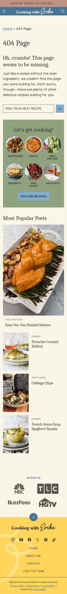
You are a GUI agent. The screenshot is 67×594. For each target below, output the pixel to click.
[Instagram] (13, 540)
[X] (38, 540)
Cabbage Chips (42, 383)
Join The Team (33, 571)
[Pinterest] (46, 540)
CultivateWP (39, 589)
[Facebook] (29, 540)
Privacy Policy (17, 585)
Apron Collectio (37, 3)
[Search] (63, 11)
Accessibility (48, 585)
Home (7, 29)
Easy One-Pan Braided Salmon (28, 325)
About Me (33, 555)
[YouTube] (21, 540)
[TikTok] (54, 540)
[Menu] (4, 11)
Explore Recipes (34, 196)
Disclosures (34, 585)
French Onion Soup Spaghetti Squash (46, 426)
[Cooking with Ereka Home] (35, 11)
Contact (33, 563)
